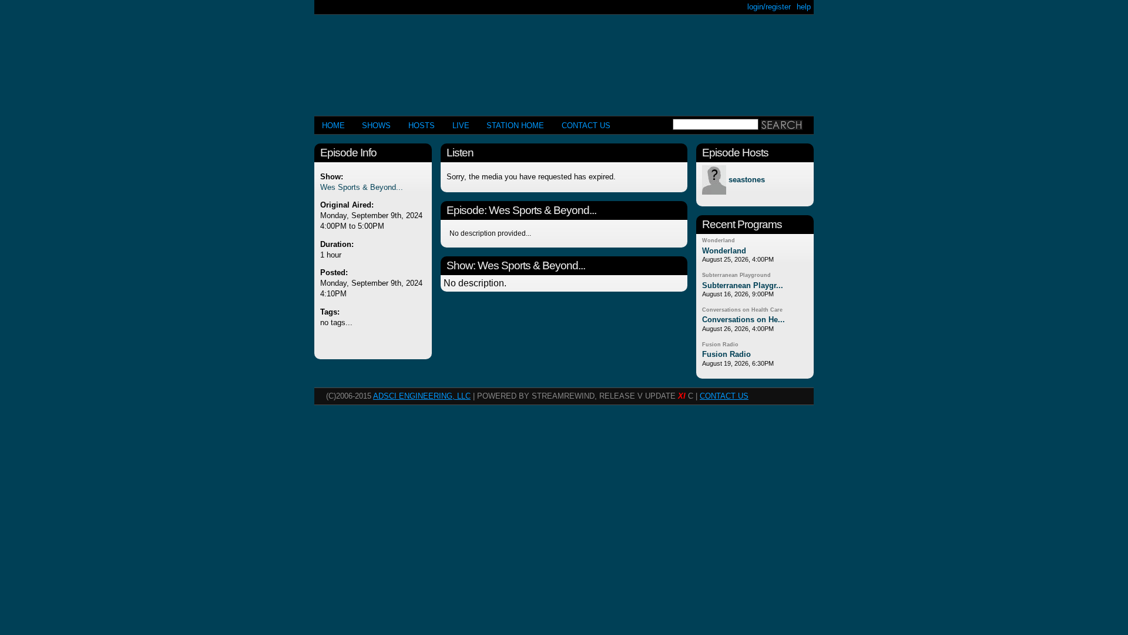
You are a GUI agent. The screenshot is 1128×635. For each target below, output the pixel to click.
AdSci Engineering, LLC (422, 396)
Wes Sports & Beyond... (361, 187)
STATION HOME (515, 125)
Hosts (421, 125)
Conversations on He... (743, 319)
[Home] (564, 60)
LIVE (460, 125)
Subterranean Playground (736, 275)
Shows (376, 125)
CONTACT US (586, 125)
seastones (746, 180)
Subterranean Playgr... (742, 285)
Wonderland (718, 240)
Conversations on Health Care (742, 310)
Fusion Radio (720, 344)
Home (333, 125)
